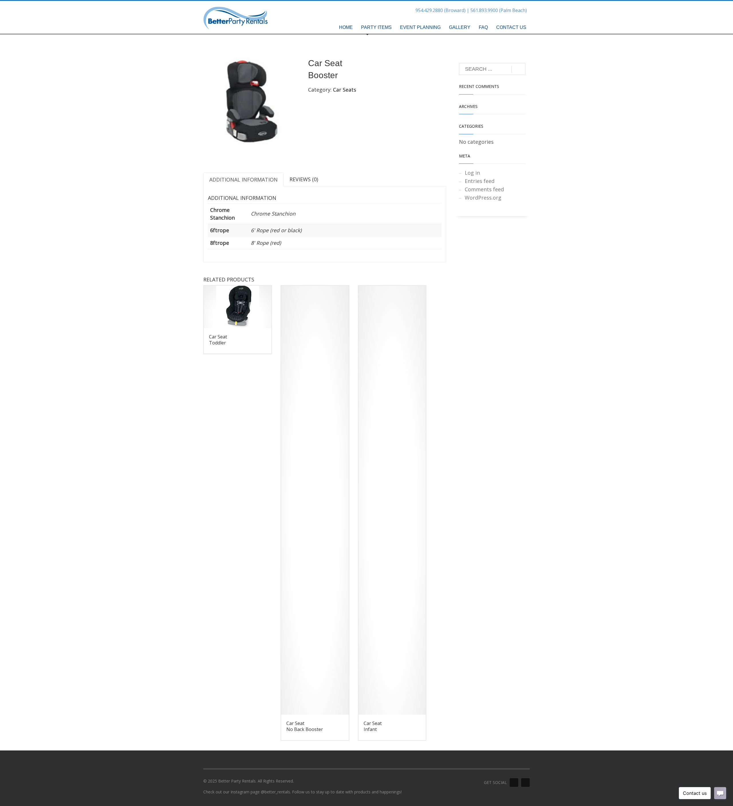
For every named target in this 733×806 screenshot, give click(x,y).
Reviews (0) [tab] (303, 179)
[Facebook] (514, 782)
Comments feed (484, 189)
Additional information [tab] (243, 179)
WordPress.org (483, 197)
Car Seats (344, 89)
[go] (518, 69)
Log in (472, 172)
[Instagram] (525, 782)
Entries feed (479, 181)
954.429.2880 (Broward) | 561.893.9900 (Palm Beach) (471, 10)
